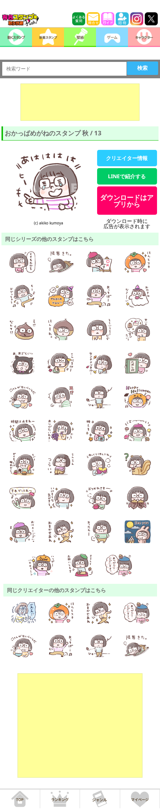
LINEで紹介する (127, 176)
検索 (142, 68)
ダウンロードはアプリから (127, 200)
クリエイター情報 (127, 157)
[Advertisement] (80, 102)
